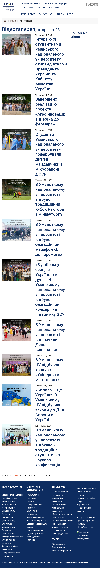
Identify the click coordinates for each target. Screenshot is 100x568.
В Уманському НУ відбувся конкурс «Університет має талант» (49, 369)
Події (79, 501)
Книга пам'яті (8, 556)
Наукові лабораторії (36, 520)
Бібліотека (32, 511)
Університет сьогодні (12, 495)
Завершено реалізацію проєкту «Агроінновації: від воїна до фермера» (50, 111)
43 (30, 475)
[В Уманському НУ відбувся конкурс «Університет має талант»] (16, 365)
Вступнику (27, 13)
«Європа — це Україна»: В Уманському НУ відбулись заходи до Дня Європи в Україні (49, 404)
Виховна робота (60, 504)
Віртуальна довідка (86, 488)
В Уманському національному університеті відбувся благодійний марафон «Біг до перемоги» (50, 239)
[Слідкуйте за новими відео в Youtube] (92, 4)
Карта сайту (83, 504)
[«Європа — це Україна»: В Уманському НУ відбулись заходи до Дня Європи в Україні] (16, 395)
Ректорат (6, 514)
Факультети (33, 495)
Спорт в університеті (62, 521)
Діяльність (26, 7)
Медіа (40, 7)
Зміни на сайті (84, 492)
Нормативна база (10, 504)
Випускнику (63, 13)
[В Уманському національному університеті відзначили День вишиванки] (16, 329)
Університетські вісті (12, 536)
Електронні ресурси (61, 550)
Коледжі (31, 501)
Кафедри (31, 498)
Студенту (45, 13)
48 (6, 475)
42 (35, 475)
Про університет (30, 4)
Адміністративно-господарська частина (35, 536)
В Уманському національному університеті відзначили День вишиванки (50, 337)
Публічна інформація (55, 4)
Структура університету (35, 488)
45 (21, 475)
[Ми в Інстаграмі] (96, 4)
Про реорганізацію (11, 553)
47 (11, 475)
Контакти (54, 7)
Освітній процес (60, 492)
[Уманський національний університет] (8, 7)
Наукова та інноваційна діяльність (57, 498)
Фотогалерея (58, 547)
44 (25, 475)
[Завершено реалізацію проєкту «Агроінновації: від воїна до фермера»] (16, 104)
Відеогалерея (58, 544)
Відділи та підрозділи (37, 524)
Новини (80, 495)
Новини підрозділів (86, 498)
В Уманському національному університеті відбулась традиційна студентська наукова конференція (50, 447)
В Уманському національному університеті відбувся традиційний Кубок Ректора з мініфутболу (50, 199)
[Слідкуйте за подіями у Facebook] (88, 4)
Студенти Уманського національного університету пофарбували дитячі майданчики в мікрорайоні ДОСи (49, 154)
